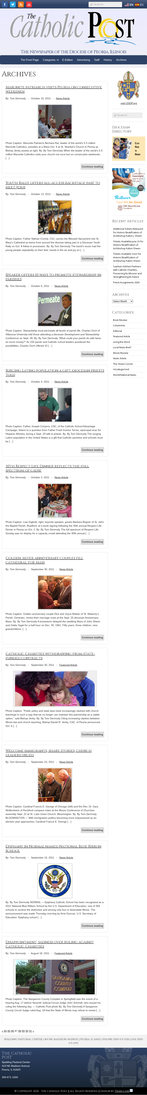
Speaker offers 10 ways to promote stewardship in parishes (53, 276)
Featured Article (68, 665)
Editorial (117, 331)
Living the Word (121, 342)
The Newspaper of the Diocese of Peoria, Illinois (73, 52)
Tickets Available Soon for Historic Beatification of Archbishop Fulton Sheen (127, 257)
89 (23, 1031)
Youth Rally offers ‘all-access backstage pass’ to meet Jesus (53, 185)
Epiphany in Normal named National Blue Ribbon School (53, 848)
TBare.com (122, 1091)
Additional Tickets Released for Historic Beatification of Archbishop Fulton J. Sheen (128, 232)
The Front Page (30, 59)
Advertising (83, 59)
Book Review (120, 320)
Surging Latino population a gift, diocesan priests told (55, 372)
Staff (96, 59)
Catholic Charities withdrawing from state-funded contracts (50, 655)
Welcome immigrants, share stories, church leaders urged (49, 752)
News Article (63, 98)
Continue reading (92, 166)
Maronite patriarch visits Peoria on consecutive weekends (54, 89)
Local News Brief (122, 347)
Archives (121, 59)
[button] (58, 60)
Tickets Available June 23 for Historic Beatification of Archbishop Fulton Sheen (128, 245)
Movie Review (120, 353)
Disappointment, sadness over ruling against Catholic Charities (50, 944)
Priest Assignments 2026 (126, 282)
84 (5, 1031)
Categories (49, 59)
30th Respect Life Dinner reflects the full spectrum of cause (47, 468)
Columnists (119, 325)
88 (19, 1031)
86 (12, 1031)
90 (26, 1031)
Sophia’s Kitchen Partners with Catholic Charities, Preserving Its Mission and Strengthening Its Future (127, 272)
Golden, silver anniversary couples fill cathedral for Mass (44, 560)
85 (9, 1031)
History (108, 59)
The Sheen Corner (123, 363)
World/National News (124, 374)
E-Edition (67, 59)
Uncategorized (121, 369)
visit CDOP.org (129, 103)
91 (30, 1031)
